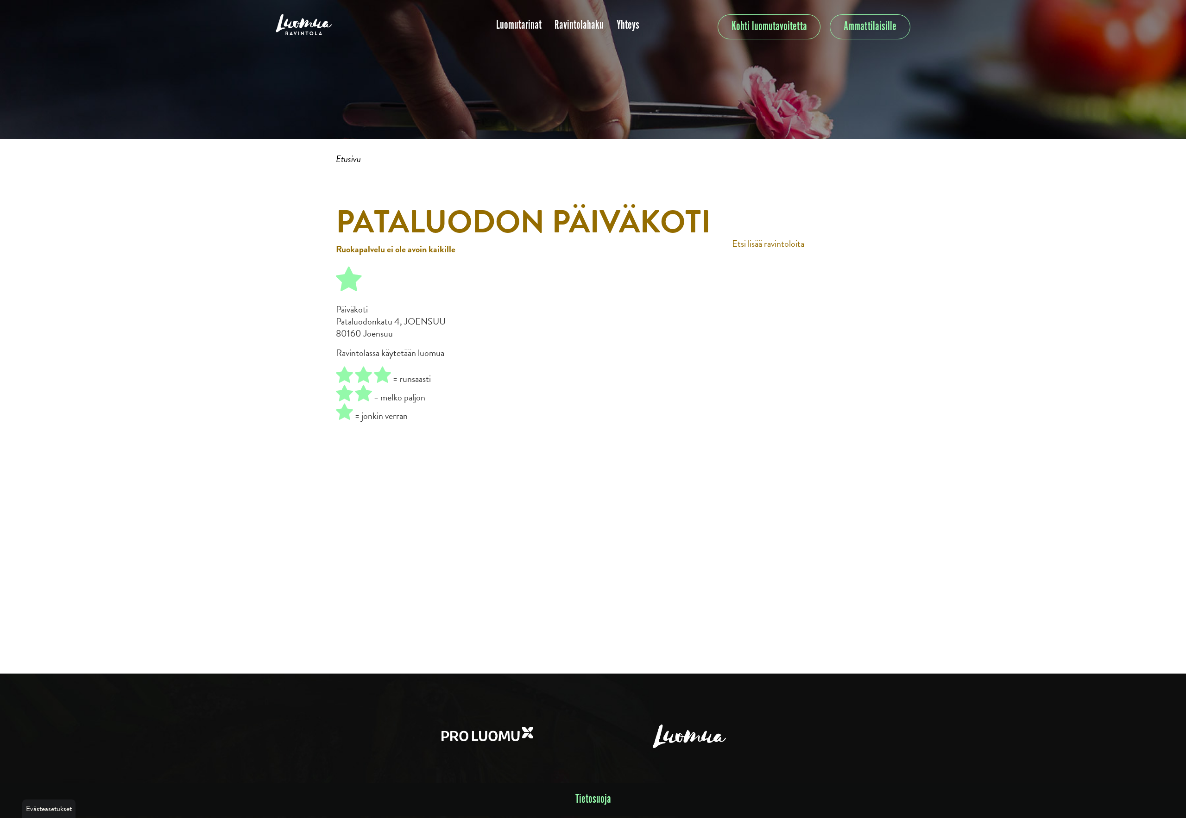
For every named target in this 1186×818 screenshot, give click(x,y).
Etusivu (348, 159)
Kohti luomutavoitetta (769, 26)
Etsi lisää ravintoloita (768, 243)
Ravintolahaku (579, 25)
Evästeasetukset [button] (49, 808)
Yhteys (628, 25)
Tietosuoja (593, 799)
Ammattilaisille (870, 26)
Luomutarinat (519, 25)
